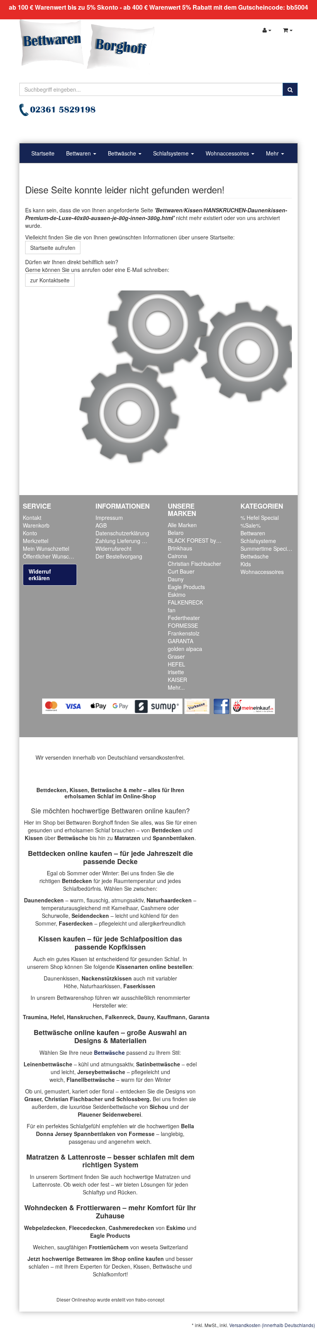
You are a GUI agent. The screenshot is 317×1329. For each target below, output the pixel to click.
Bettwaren (79, 153)
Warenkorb (36, 525)
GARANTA (180, 641)
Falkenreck (119, 1017)
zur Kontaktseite (50, 280)
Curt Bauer (181, 571)
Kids (245, 564)
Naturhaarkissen (100, 986)
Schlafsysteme (171, 153)
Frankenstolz (183, 633)
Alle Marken (182, 525)
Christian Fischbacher (194, 563)
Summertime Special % (268, 548)
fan (172, 610)
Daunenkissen (61, 978)
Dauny (176, 579)
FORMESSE (183, 625)
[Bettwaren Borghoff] (87, 46)
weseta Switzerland (164, 1247)
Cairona (177, 556)
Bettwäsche (123, 153)
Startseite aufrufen (52, 247)
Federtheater (184, 618)
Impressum (109, 517)
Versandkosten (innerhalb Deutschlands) (272, 1325)
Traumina (35, 1017)
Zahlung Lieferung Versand (128, 541)
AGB (101, 525)
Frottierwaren (98, 1208)
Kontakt (32, 517)
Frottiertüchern (109, 1247)
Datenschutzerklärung (122, 533)
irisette (176, 672)
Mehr (273, 153)
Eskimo (177, 594)
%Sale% (250, 525)
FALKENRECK (185, 602)
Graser (176, 656)
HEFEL (176, 664)
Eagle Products (186, 587)
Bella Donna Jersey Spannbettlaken (115, 1130)
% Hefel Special (259, 517)
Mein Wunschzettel (46, 548)
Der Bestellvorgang (118, 556)
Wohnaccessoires (228, 153)
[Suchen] (290, 89)
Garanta (199, 1017)
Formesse (142, 1134)
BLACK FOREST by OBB (198, 540)
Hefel (57, 1017)
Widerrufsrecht (113, 548)
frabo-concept (149, 1299)
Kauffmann (171, 1017)
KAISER (177, 679)
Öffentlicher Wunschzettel (54, 556)
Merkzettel (35, 541)
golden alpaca (185, 649)
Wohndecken (45, 1208)
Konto (30, 533)
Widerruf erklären (40, 574)
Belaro (176, 532)
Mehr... (176, 687)
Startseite (43, 153)
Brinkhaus (180, 548)
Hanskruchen (84, 1017)
